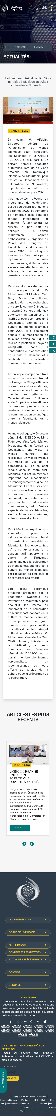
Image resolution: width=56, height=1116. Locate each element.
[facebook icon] (11, 1022)
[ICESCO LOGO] (28, 893)
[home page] (13, 8)
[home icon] (36, 8)
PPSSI (35, 1100)
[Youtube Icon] (38, 1022)
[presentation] (24, 844)
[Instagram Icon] (31, 1022)
